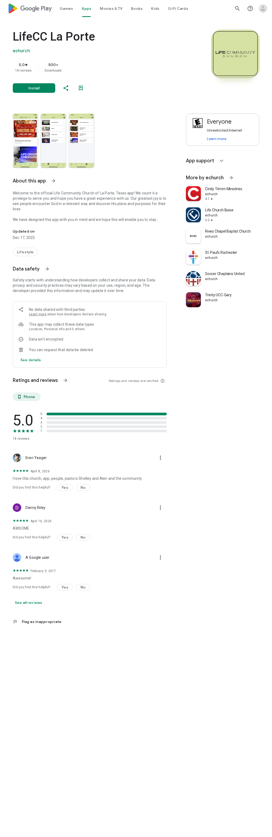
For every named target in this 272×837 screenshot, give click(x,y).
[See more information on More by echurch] (231, 177)
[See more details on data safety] (30, 360)
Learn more (37, 314)
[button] (25, 141)
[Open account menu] (263, 8)
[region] (97, 67)
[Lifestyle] (25, 252)
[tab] (66, 8)
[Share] (66, 88)
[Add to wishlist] (80, 88)
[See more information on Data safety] (47, 269)
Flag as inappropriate (37, 621)
